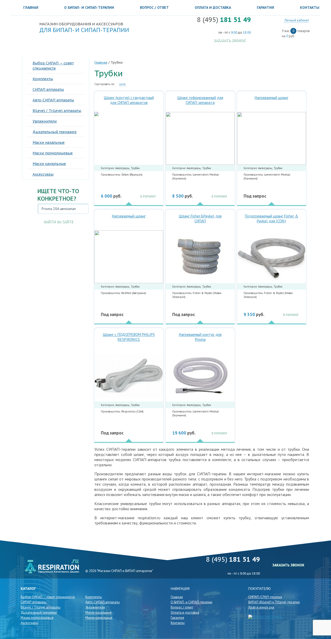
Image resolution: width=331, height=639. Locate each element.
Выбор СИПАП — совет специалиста (48, 597)
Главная (30, 7)
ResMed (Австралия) (133, 293)
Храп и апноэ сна (261, 607)
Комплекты (43, 79)
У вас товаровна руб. (296, 33)
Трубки (135, 168)
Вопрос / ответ (154, 7)
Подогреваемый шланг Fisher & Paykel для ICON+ (271, 218)
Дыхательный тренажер (55, 132)
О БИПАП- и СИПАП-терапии (89, 7)
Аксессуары (43, 174)
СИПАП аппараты (48, 89)
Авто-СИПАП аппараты (53, 100)
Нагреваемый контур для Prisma (200, 337)
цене (122, 84)
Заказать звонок (230, 40)
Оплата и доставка (213, 7)
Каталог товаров (45, 50)
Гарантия (265, 7)
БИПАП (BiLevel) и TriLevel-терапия (274, 602)
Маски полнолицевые (53, 153)
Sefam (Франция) (131, 174)
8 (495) (224, 20)
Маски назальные (49, 142)
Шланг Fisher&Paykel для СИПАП (200, 218)
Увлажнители (45, 121)
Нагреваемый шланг (271, 97)
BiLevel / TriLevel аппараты (57, 110)
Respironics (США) (132, 411)
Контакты (178, 623)
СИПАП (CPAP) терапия (265, 597)
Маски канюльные (49, 163)
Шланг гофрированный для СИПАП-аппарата (200, 100)
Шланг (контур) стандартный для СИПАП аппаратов (129, 100)
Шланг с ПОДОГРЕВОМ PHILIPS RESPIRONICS (129, 337)
